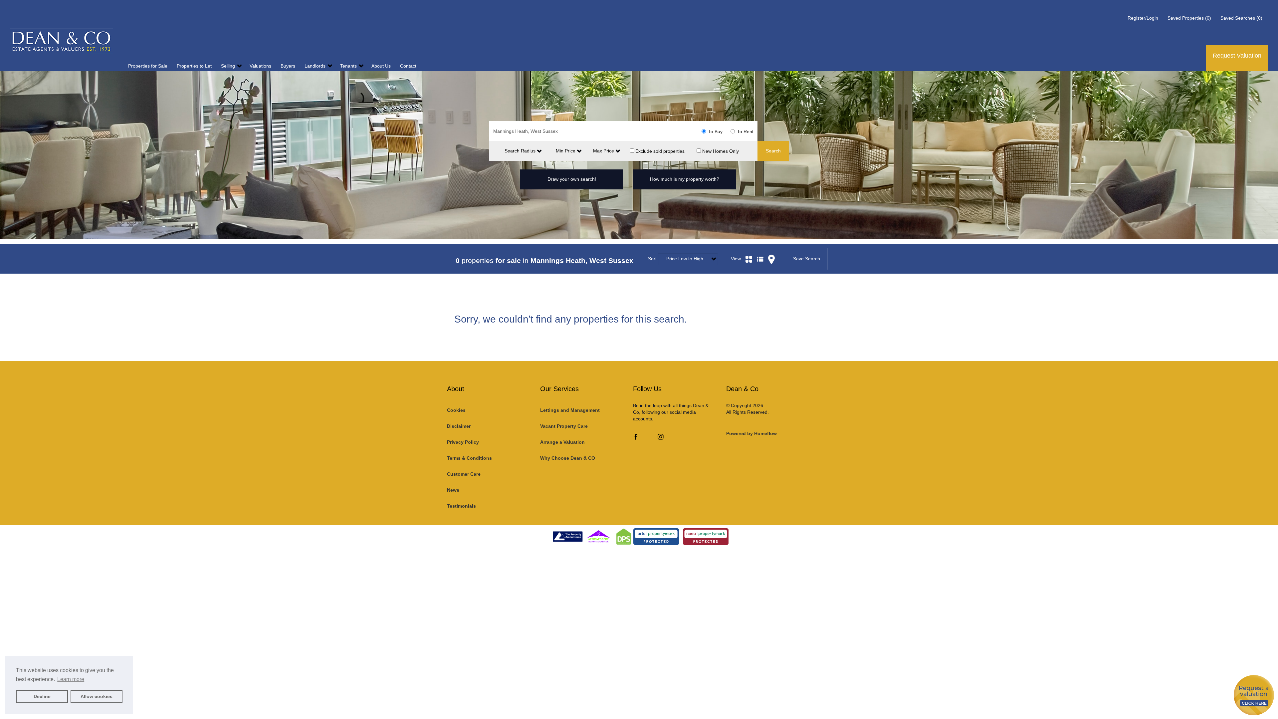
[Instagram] (661, 438)
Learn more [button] (70, 679)
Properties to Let (195, 66)
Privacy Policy (463, 442)
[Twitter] (648, 438)
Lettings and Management (570, 410)
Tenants (349, 66)
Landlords (316, 66)
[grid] (749, 251)
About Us (381, 66)
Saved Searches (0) (1241, 18)
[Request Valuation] (1254, 695)
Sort (652, 258)
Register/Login (1144, 18)
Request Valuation (1237, 55)
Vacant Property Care (564, 426)
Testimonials (461, 506)
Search (773, 150)
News (453, 490)
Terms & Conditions (469, 458)
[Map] (771, 251)
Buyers (289, 66)
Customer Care (464, 474)
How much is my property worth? (684, 179)
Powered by (751, 433)
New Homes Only (720, 150)
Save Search (806, 258)
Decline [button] (42, 696)
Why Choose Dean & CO (567, 458)
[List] (760, 251)
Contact (408, 66)
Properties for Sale (148, 66)
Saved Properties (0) (1189, 18)
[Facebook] (636, 438)
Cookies (456, 410)
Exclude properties (659, 150)
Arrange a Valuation (562, 442)
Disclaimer (459, 426)
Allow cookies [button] (96, 696)
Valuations (261, 66)
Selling (228, 66)
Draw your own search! (571, 179)
